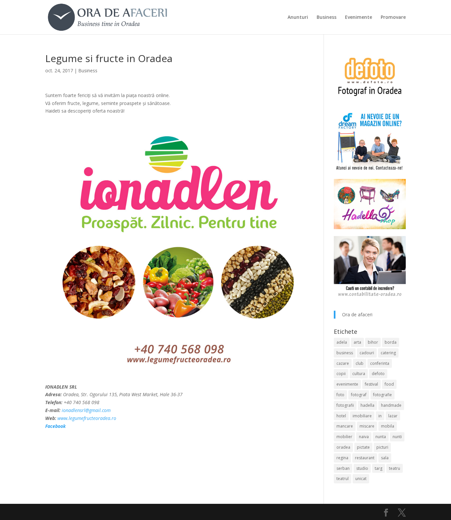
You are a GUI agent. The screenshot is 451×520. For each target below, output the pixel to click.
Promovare (393, 17)
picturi (382, 447)
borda (391, 342)
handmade (391, 405)
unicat (360, 478)
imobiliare (362, 416)
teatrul (342, 478)
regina (342, 458)
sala (385, 458)
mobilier (344, 436)
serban (343, 468)
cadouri (367, 353)
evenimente (347, 384)
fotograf (358, 395)
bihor (373, 342)
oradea (343, 447)
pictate (363, 447)
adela (341, 342)
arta (357, 342)
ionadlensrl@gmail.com (86, 410)
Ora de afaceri (357, 314)
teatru (394, 468)
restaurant (364, 458)
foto (340, 395)
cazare (342, 363)
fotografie (382, 395)
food (389, 384)
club (360, 363)
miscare (367, 426)
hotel (341, 416)
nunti (397, 436)
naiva (364, 436)
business (344, 353)
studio (362, 468)
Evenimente (358, 17)
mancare (344, 426)
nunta (380, 436)
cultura (358, 373)
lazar (393, 416)
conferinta (379, 363)
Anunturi (298, 17)
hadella (367, 405)
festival (371, 384)
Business (326, 17)
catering (388, 353)
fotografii (345, 405)
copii (341, 373)
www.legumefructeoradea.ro (86, 418)
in (380, 416)
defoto (378, 373)
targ (378, 468)
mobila (387, 426)
